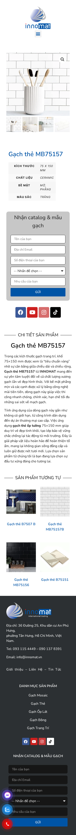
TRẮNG (45, 197)
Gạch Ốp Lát (38, 711)
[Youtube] (32, 312)
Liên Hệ (36, 669)
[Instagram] (44, 312)
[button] (38, 33)
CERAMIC (47, 177)
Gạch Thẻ (38, 703)
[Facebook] (20, 312)
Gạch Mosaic (38, 695)
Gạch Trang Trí (38, 728)
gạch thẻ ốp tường (27, 425)
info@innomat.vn (29, 657)
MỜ (42, 185)
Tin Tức (54, 669)
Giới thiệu (14, 669)
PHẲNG (45, 189)
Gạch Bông (38, 720)
